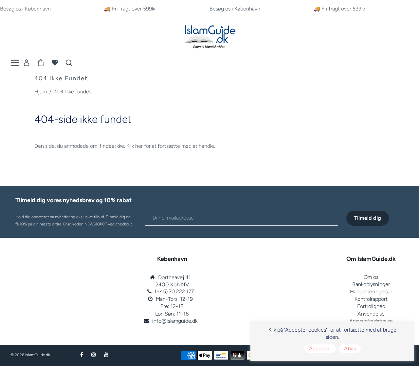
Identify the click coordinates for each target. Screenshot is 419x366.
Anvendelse (371, 314)
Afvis (350, 348)
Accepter (320, 348)
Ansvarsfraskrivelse (371, 321)
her (139, 146)
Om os (371, 277)
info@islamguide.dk (174, 321)
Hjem (40, 91)
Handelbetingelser (371, 291)
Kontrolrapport (371, 299)
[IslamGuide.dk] (209, 35)
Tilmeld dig (367, 218)
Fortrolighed (371, 306)
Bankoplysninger (371, 284)
